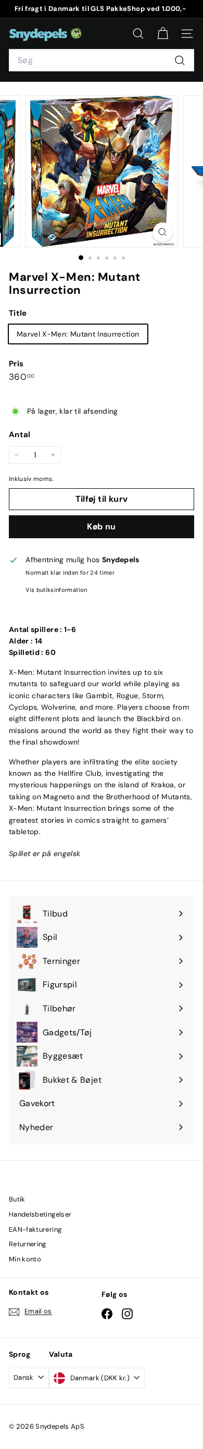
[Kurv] (162, 33)
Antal (20, 434)
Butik (17, 1199)
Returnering (27, 1244)
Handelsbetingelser (40, 1214)
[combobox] (101, 60)
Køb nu (101, 526)
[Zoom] (162, 232)
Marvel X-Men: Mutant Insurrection (78, 334)
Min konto (25, 1259)
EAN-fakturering (35, 1229)
